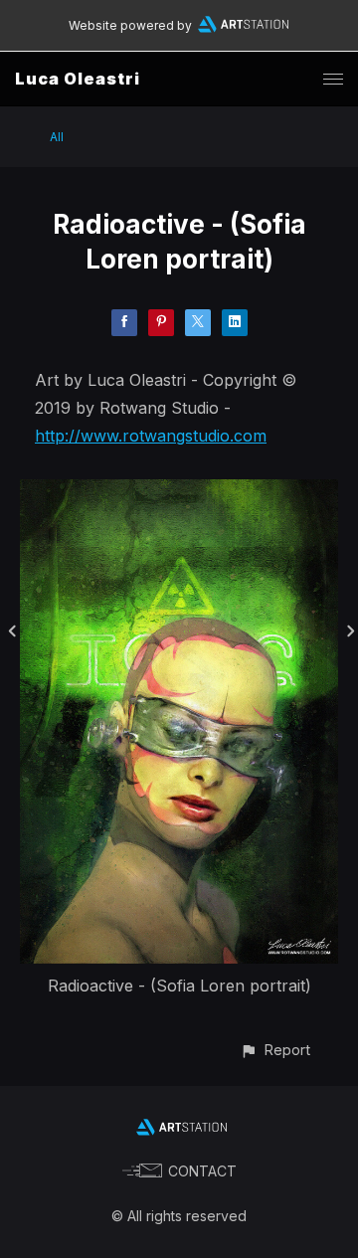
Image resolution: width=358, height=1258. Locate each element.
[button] (275, 1049)
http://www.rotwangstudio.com (151, 436)
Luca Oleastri (77, 79)
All (57, 136)
